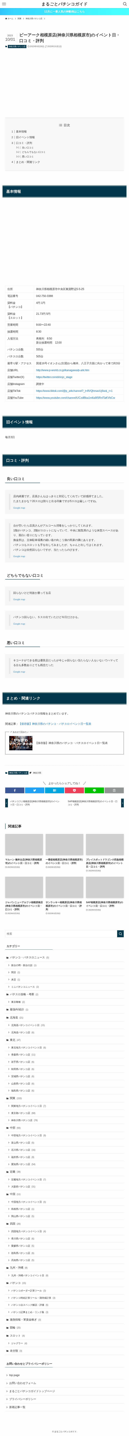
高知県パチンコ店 (22, 1260)
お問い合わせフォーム (22, 1383)
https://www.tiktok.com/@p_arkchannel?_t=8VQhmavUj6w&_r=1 (74, 390)
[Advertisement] (64, 83)
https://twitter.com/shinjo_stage (54, 377)
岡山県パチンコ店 (22, 1216)
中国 (15, 1194)
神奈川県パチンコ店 (17, 46)
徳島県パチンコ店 (22, 1253)
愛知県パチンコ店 (23, 1164)
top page (14, 1375)
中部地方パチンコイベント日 (28, 1135)
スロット (17, 1335)
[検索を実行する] (120, 933)
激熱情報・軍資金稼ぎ (25, 1319)
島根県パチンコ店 (22, 1209)
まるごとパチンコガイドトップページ (32, 1391)
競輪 (15, 1327)
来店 (15, 979)
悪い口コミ (28, 156)
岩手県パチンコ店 (22, 1062)
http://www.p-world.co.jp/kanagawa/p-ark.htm (62, 370)
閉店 (15, 972)
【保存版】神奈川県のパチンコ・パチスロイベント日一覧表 (55, 723)
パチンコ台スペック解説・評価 (29, 1305)
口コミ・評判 (24, 143)
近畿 (15, 1171)
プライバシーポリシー (22, 1399)
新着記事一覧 (17, 1407)
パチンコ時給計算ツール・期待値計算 (33, 1297)
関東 (16, 1098)
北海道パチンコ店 (22, 1032)
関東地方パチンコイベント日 (28, 1106)
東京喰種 (18, 1002)
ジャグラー (19, 1343)
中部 (15, 1127)
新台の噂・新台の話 (23, 965)
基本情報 (21, 131)
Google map (19, 508)
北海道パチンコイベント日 (28, 1025)
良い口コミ (28, 147)
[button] (14, 790)
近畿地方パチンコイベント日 (28, 1179)
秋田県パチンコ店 (22, 1069)
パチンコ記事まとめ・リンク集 (29, 1312)
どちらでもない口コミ (34, 152)
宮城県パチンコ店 (22, 1076)
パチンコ (18, 1282)
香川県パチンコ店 (22, 1238)
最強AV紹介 (19, 1009)
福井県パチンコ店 (22, 1157)
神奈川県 (37, 773)
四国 (15, 1223)
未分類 (16, 1350)
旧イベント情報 (25, 137)
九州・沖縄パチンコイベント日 (29, 1275)
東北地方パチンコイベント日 (28, 1047)
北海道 (16, 1017)
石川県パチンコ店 (23, 1150)
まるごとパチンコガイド (64, 4)
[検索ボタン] (125, 4)
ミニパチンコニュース (25, 986)
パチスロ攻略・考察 (24, 994)
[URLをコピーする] (114, 790)
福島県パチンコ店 (22, 1090)
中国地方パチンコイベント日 (28, 1202)
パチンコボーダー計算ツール (28, 1290)
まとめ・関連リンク (28, 162)
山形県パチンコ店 (22, 1083)
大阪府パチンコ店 (23, 1186)
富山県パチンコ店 (22, 1142)
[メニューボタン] (4, 4)
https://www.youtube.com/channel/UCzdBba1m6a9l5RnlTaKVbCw (75, 397)
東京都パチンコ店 (23, 1113)
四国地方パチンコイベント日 (28, 1231)
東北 (15, 1039)
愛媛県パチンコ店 (22, 1245)
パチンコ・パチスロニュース (29, 957)
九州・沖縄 (18, 1267)
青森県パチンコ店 (23, 1054)
